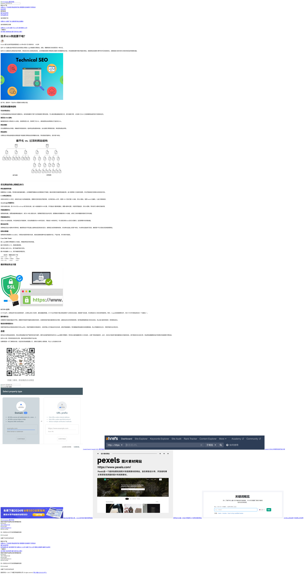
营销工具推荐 (38, 547)
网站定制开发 (15, 543)
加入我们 (19, 551)
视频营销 (22, 543)
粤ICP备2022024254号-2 (40, 572)
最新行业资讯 (46, 547)
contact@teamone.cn (6, 527)
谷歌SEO (3, 543)
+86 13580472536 (5, 524)
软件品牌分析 (4, 15)
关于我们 (3, 551)
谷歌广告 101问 (30, 547)
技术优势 (3, 9)
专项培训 (33, 543)
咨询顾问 (27, 543)
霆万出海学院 (4, 13)
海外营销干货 (12, 547)
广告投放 (8, 543)
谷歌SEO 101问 (21, 547)
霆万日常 (14, 551)
